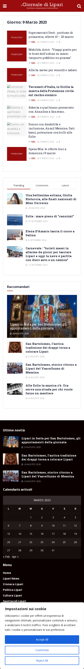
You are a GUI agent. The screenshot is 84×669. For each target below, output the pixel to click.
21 (19, 542)
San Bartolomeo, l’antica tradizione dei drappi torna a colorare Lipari (48, 347)
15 (30, 533)
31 (53, 550)
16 (42, 533)
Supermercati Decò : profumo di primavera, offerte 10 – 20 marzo (51, 35)
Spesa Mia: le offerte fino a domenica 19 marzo (47, 151)
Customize (42, 650)
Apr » (15, 556)
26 (75, 542)
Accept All (42, 639)
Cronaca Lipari (13, 584)
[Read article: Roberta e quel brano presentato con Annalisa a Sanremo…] (17, 112)
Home (7, 573)
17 (53, 533)
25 (64, 542)
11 (64, 525)
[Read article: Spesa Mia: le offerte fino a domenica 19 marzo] (17, 154)
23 (42, 542)
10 (53, 525)
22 (30, 542)
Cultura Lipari (12, 595)
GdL (33, 42)
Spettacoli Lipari (14, 601)
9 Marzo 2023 (46, 42)
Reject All (42, 660)
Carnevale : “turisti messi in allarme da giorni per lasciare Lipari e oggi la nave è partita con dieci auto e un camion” (48, 254)
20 (8, 542)
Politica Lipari (12, 590)
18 (64, 533)
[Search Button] (79, 6)
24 (53, 542)
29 (30, 550)
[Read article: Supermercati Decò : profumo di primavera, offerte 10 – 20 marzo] (17, 38)
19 (75, 533)
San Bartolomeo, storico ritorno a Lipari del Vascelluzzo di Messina (51, 368)
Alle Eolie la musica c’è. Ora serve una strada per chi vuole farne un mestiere (49, 389)
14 (19, 533)
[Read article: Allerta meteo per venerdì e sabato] (17, 75)
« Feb (6, 556)
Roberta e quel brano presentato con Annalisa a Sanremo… (51, 109)
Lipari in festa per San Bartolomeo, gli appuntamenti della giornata (38, 326)
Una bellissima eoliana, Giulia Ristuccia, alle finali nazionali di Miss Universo (51, 199)
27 (8, 550)
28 (19, 550)
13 (8, 533)
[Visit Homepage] (42, 6)
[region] (42, 635)
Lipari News (11, 578)
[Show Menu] (5, 6)
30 (42, 550)
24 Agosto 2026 (20, 333)
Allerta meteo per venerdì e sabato (53, 70)
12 (75, 525)
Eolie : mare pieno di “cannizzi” (50, 216)
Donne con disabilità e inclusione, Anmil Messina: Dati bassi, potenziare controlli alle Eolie (52, 130)
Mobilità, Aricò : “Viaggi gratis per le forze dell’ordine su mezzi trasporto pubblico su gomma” (53, 54)
